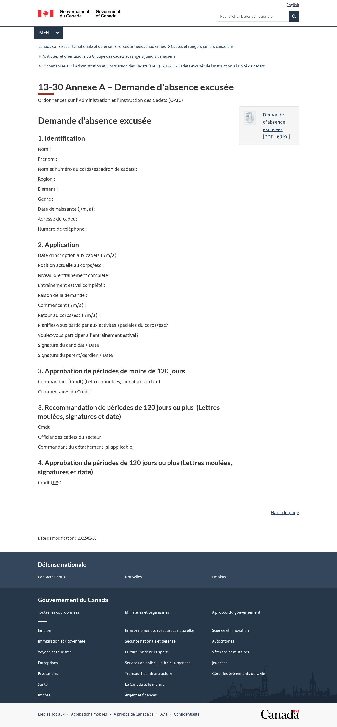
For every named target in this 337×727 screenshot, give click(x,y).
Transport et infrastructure (148, 673)
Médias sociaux (51, 714)
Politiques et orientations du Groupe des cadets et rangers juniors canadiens (108, 56)
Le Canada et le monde (144, 684)
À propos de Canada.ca (134, 714)
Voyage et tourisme (55, 651)
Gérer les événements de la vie (238, 673)
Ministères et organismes (147, 612)
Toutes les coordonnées (58, 612)
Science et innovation (230, 630)
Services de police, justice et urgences (157, 662)
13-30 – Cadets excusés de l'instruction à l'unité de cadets (215, 66)
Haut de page (285, 512)
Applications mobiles (89, 714)
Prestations (48, 673)
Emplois (219, 576)
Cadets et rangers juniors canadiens (202, 46)
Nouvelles (133, 576)
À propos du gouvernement (236, 612)
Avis (163, 714)
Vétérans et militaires (230, 651)
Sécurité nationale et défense (86, 46)
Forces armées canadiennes (141, 46)
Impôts (44, 695)
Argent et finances (141, 695)
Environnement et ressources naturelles (160, 630)
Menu (51, 32)
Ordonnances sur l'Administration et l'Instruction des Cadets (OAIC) (101, 66)
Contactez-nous (51, 576)
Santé (43, 684)
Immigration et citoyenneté (61, 641)
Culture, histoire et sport (146, 651)
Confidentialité (186, 714)
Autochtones (223, 641)
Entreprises (48, 662)
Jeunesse (219, 662)
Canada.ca (47, 46)
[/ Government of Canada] (79, 14)
